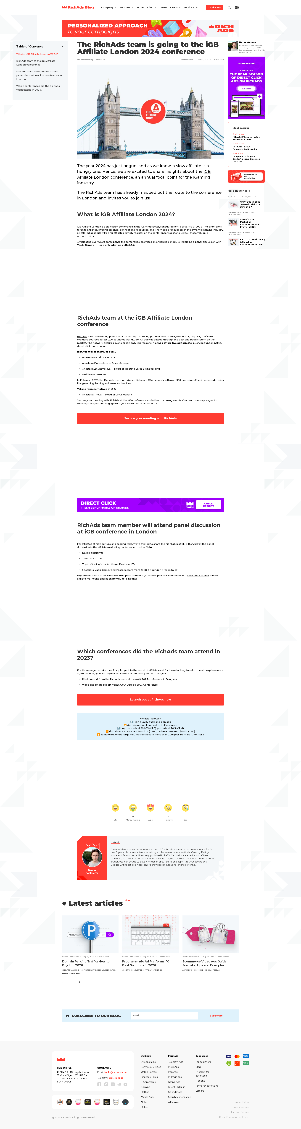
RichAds (82, 336)
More (128, 900)
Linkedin (115, 842)
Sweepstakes (148, 1062)
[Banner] (150, 28)
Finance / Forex (149, 1077)
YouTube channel (198, 575)
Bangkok (171, 679)
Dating (144, 1107)
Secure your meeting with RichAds (150, 418)
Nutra (144, 1102)
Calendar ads (175, 1092)
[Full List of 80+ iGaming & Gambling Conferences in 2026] (233, 242)
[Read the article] (90, 934)
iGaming (145, 1087)
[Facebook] (99, 1084)
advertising (139, 970)
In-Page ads (175, 1077)
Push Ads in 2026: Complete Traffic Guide (245, 148)
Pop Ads (172, 1072)
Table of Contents (29, 46)
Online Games (148, 1072)
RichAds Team (233, 197)
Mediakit (200, 1080)
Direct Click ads (176, 1087)
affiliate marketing (85, 60)
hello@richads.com (115, 1072)
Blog (198, 1067)
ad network (127, 970)
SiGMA (122, 684)
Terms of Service (240, 1112)
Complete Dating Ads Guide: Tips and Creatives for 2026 (246, 159)
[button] (76, 982)
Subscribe (216, 1015)
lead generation (109, 970)
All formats (174, 1102)
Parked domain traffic (72, 973)
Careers (199, 1090)
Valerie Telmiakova (235, 212)
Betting (145, 1092)
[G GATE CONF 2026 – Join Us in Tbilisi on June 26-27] (233, 204)
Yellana (140, 380)
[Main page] (78, 7)
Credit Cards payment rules (234, 1117)
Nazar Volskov (187, 60)
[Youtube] (125, 1084)
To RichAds (214, 7)
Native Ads (174, 1082)
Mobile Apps (147, 1097)
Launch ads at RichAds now (150, 699)
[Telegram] (119, 1084)
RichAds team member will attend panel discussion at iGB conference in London (39, 75)
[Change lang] (237, 7)
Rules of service (240, 1107)
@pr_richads (115, 1078)
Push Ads (173, 1067)
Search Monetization (179, 1097)
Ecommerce (198, 970)
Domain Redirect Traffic (90, 970)
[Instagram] (106, 1084)
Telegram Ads (175, 1062)
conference (100, 60)
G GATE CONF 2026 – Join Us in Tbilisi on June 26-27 (250, 204)
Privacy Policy (241, 1102)
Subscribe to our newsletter (250, 176)
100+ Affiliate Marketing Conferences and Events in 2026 (249, 223)
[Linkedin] (113, 1084)
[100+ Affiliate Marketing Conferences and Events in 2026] (233, 222)
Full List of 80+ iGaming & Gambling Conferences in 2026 (252, 242)
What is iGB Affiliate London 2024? (37, 53)
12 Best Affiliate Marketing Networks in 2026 (247, 138)
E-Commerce (148, 1082)
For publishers (203, 1062)
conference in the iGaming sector (139, 226)
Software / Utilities (151, 1067)
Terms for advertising (207, 1085)
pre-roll (207, 970)
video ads (216, 970)
